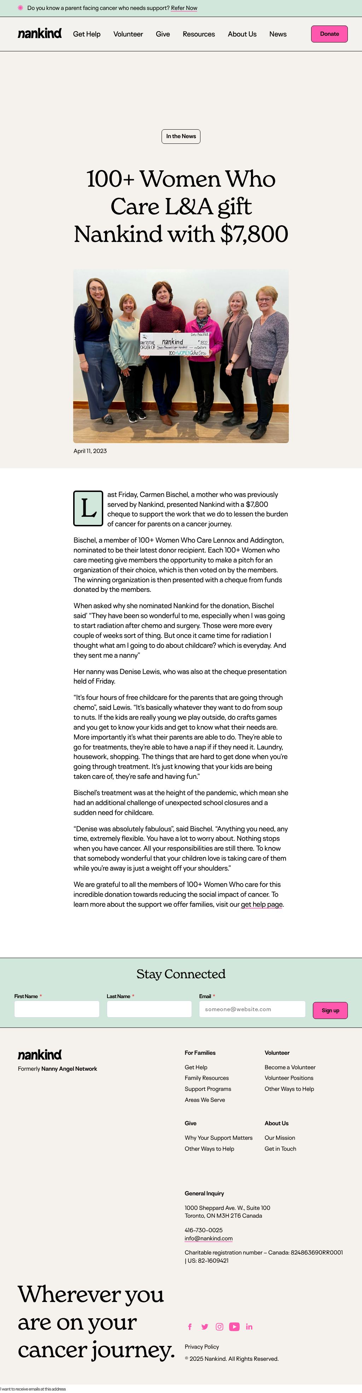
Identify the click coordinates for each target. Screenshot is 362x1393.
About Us (241, 33)
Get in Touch (280, 1149)
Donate (329, 34)
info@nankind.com (209, 1238)
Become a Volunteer (289, 1067)
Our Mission (279, 1138)
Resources (198, 33)
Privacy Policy (202, 1346)
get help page (261, 903)
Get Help (86, 33)
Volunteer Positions (288, 1078)
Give (163, 33)
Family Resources (207, 1078)
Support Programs (208, 1089)
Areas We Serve (205, 1100)
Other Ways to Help (289, 1089)
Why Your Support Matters (218, 1138)
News (277, 33)
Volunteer (128, 33)
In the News (181, 136)
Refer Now (184, 8)
